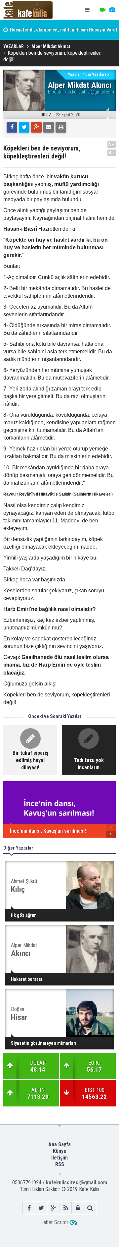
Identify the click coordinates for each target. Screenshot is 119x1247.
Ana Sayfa (59, 1144)
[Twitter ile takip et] (41, 1207)
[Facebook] (12, 127)
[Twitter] (24, 127)
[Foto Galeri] (112, 10)
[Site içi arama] (90, 1207)
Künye (59, 1151)
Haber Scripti (54, 1222)
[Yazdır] (61, 127)
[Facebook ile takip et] (29, 1207)
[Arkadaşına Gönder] (48, 127)
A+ (111, 144)
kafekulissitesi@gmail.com (89, 91)
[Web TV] (102, 10)
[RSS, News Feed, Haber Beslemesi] (66, 1207)
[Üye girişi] (78, 1207)
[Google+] (36, 127)
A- (112, 152)
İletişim (59, 1158)
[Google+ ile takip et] (53, 1207)
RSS (59, 1164)
